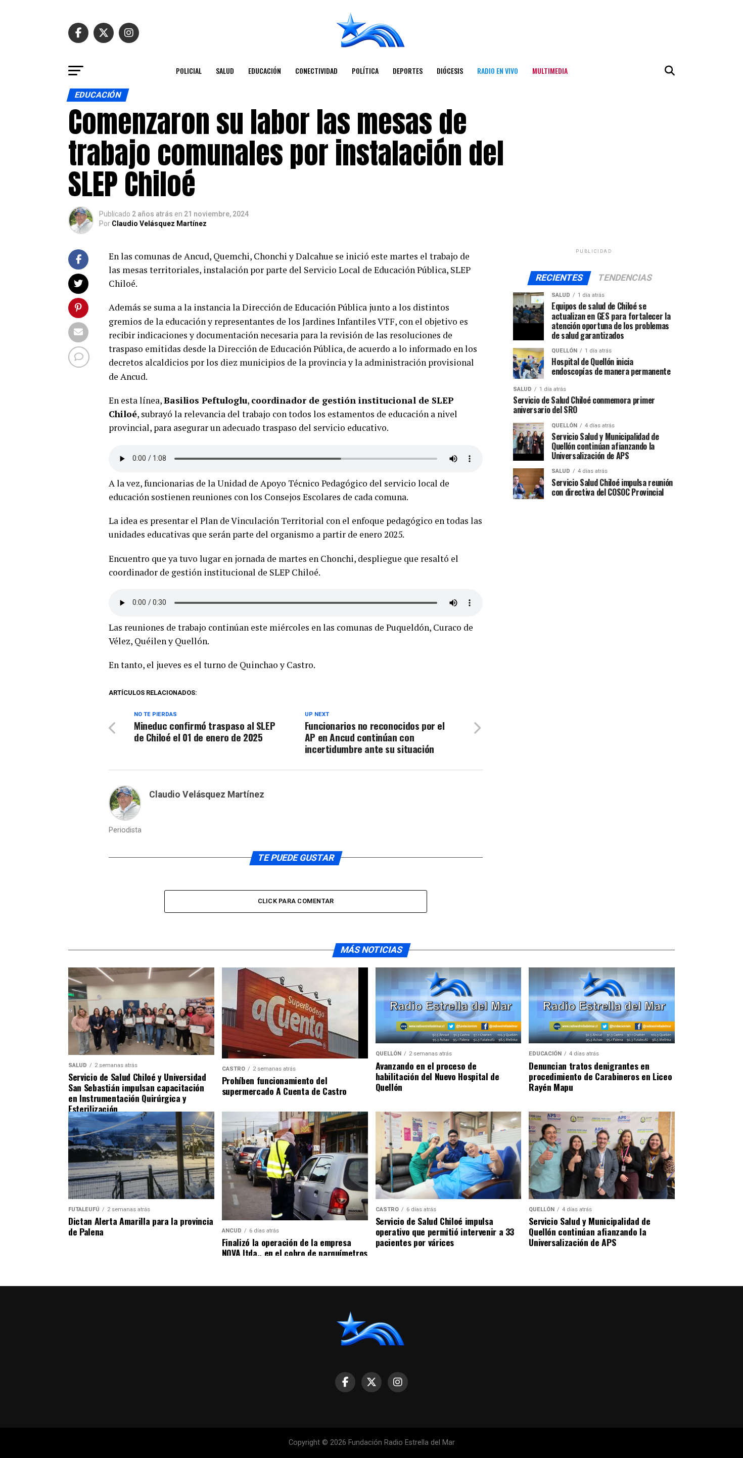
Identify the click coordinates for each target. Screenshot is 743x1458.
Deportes (408, 70)
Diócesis (450, 70)
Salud (225, 70)
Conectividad (316, 70)
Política (365, 70)
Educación (264, 70)
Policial (189, 70)
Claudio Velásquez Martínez (159, 223)
